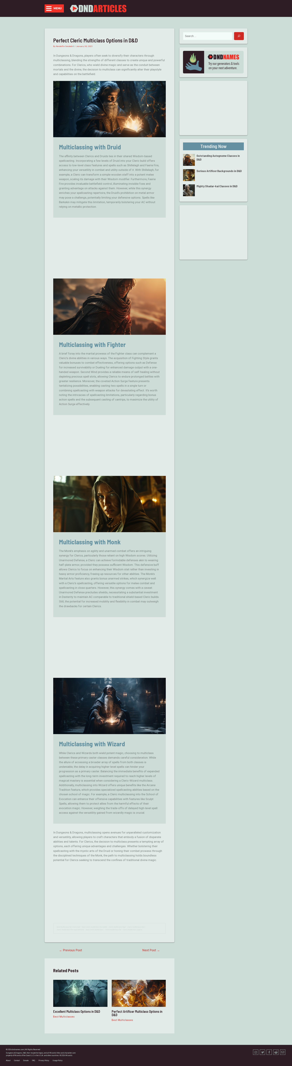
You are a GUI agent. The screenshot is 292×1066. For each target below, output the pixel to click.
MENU (58, 8)
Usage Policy (58, 1060)
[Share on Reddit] (276, 1052)
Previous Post (70, 950)
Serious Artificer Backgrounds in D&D (219, 171)
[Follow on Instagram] (255, 1052)
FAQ (33, 1060)
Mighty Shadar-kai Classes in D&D (217, 186)
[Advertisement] (109, 248)
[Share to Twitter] (262, 1052)
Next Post (151, 950)
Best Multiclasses (64, 1016)
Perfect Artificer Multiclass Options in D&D (137, 1013)
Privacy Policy (44, 1060)
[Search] (239, 36)
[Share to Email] (282, 1052)
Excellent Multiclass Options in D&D (76, 1011)
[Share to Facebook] (269, 1052)
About (8, 1060)
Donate (26, 1060)
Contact (17, 1060)
